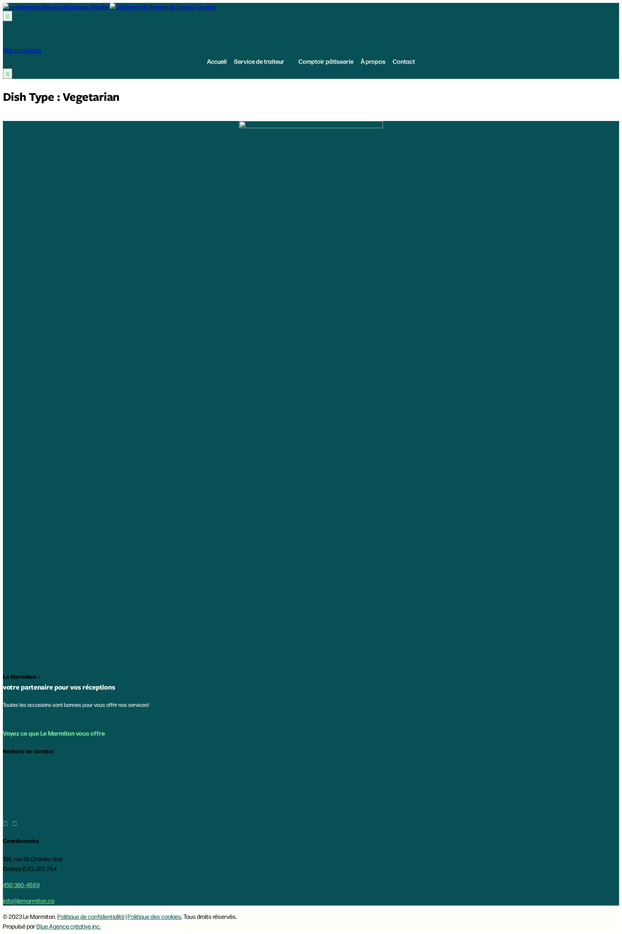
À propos (373, 61)
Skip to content (22, 50)
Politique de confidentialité (91, 916)
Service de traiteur (259, 61)
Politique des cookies (154, 916)
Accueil (217, 61)
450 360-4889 (21, 885)
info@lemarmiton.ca (28, 900)
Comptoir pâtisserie (325, 61)
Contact (404, 61)
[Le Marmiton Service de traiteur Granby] (109, 7)
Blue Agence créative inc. (68, 926)
